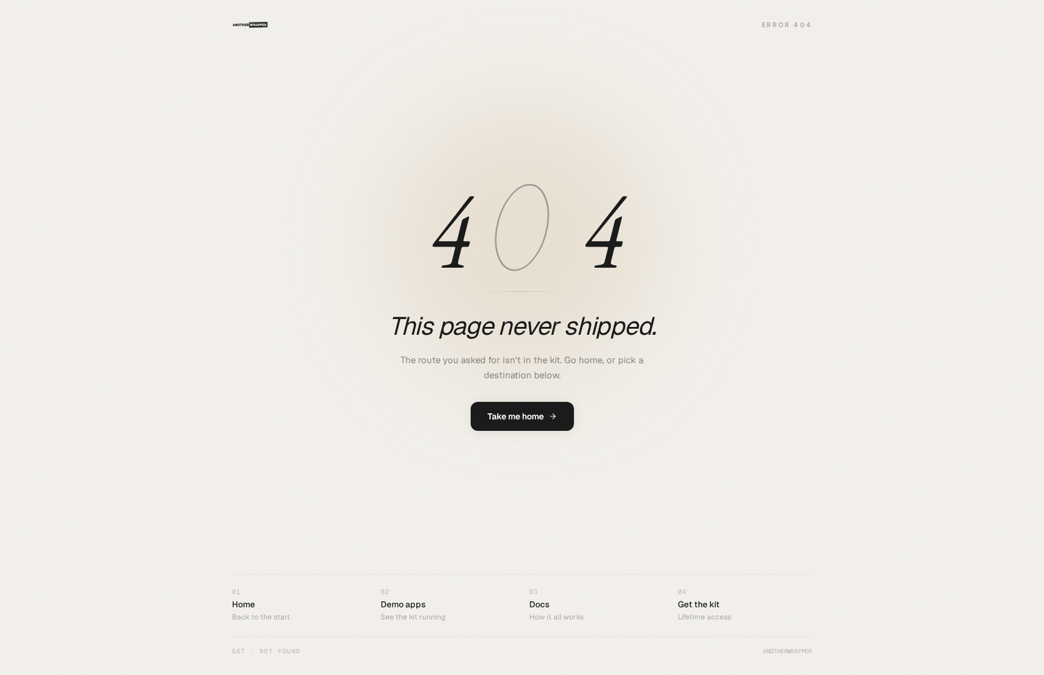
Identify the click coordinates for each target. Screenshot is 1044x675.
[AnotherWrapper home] (250, 24)
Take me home (516, 416)
